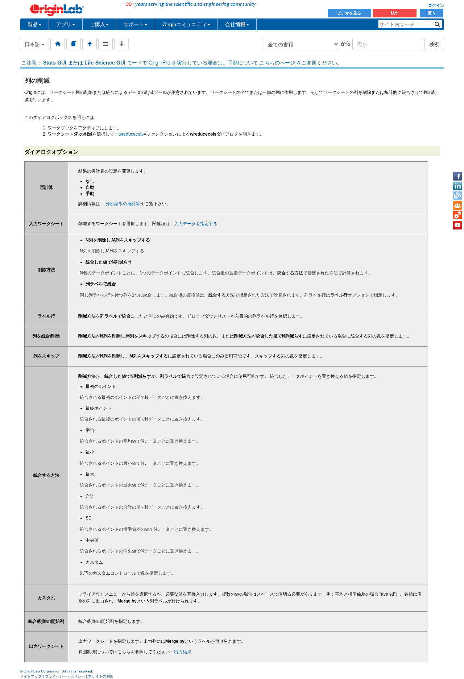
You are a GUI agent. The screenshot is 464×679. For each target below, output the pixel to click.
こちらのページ (277, 62)
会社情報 (235, 24)
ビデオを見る (349, 13)
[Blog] (457, 195)
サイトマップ (31, 676)
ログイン (436, 5)
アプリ (63, 24)
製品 (33, 24)
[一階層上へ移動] (89, 44)
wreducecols (131, 134)
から (346, 43)
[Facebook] (457, 176)
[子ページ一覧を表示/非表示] (121, 44)
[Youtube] (457, 225)
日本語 (33, 43)
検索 (434, 43)
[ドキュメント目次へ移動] (57, 44)
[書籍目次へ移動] (73, 44)
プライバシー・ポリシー (65, 676)
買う (432, 13)
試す (395, 13)
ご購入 (97, 24)
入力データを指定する (196, 223)
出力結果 (182, 651)
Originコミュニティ (184, 24)
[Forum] (457, 205)
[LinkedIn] (457, 186)
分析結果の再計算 (122, 203)
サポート (134, 24)
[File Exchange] (457, 215)
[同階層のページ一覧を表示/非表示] (105, 44)
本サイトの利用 (100, 676)
